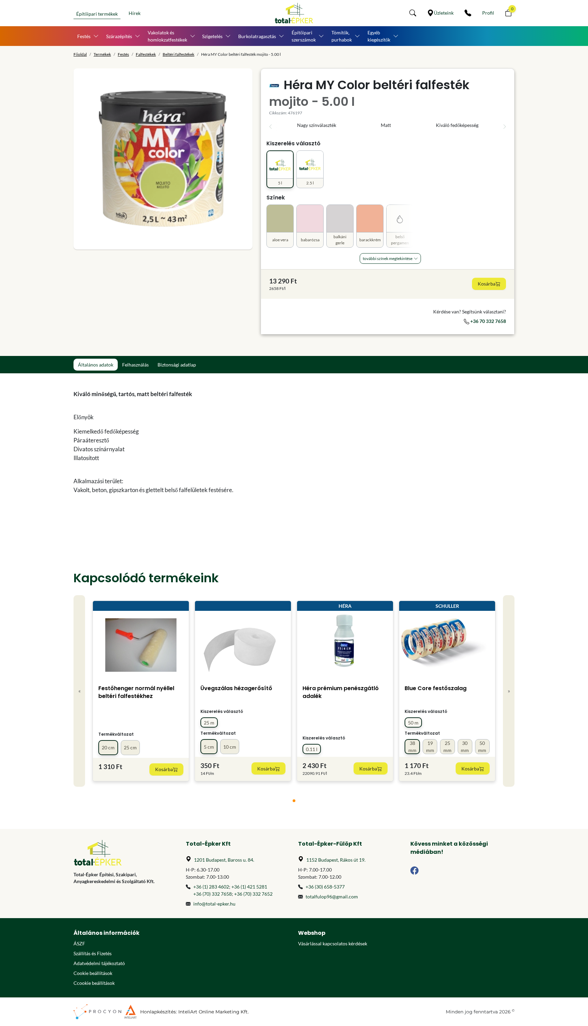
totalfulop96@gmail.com (332, 896)
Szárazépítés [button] (119, 36)
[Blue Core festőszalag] (447, 645)
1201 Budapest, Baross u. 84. (224, 860)
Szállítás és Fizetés (93, 953)
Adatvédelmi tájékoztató (99, 963)
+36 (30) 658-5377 (325, 887)
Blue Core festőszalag (436, 688)
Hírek (135, 13)
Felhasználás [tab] (135, 365)
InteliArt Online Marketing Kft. (213, 1011)
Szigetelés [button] (212, 36)
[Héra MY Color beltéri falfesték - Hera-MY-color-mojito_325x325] (163, 159)
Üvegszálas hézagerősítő (236, 688)
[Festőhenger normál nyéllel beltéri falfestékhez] (141, 645)
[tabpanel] (238, 451)
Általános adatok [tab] (95, 365)
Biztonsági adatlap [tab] (177, 365)
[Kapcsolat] (468, 12)
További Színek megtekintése (387, 258)
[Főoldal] (294, 13)
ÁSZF (79, 943)
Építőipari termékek (97, 14)
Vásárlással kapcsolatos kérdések (332, 943)
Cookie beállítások (93, 973)
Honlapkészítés (158, 1011)
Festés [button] (84, 36)
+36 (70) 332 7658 (212, 894)
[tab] (294, 800)
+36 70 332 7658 (487, 321)
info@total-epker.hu (214, 904)
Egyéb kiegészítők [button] (379, 36)
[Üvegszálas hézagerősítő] (243, 645)
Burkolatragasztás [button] (257, 36)
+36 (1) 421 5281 (249, 887)
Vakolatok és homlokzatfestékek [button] (167, 36)
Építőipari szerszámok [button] (304, 36)
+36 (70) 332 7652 (253, 894)
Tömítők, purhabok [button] (341, 36)
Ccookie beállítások (94, 983)
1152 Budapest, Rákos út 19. (335, 860)
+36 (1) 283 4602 (211, 887)
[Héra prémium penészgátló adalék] (345, 645)
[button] (413, 12)
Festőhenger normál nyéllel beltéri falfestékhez (136, 692)
